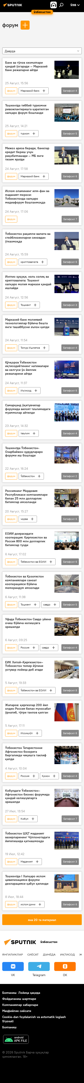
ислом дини (28, 904)
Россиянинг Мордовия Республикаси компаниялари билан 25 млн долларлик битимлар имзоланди (26, 496)
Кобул (24, 818)
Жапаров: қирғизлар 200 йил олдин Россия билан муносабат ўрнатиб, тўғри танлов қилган (28, 709)
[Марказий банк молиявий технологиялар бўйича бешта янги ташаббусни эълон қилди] (66, 327)
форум (10, 25)
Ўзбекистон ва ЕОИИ (33, 561)
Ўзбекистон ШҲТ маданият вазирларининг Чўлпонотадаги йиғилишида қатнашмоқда (27, 837)
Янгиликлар (12, 954)
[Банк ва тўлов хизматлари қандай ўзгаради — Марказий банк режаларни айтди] (66, 70)
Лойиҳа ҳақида (29, 993)
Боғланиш (9, 993)
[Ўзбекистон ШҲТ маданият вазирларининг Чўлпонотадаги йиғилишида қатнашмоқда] (66, 841)
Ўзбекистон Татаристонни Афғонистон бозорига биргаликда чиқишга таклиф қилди (25, 753)
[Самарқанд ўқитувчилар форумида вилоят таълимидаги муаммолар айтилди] (66, 412)
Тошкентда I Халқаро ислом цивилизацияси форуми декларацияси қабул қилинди (26, 880)
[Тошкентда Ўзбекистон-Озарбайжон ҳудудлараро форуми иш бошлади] (66, 455)
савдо (46, 604)
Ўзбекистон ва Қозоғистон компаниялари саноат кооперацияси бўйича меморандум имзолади (24, 582)
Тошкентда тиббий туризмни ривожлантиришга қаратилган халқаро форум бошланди (27, 109)
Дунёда (49, 954)
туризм (25, 133)
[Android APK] (16, 1040)
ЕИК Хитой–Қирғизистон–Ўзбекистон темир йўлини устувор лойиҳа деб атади (24, 666)
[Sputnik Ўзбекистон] (13, 7)
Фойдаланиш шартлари (19, 999)
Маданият (27, 861)
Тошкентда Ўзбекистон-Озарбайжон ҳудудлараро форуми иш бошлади (24, 452)
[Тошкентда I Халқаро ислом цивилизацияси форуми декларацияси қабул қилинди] (66, 883)
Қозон (46, 776)
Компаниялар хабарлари (20, 1005)
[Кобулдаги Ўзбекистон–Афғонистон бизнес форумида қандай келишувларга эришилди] (66, 798)
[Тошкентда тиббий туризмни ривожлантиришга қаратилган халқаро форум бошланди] (66, 113)
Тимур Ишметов (30, 347)
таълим (25, 433)
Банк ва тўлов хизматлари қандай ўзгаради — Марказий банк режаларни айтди (26, 66)
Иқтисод (26, 390)
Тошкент (26, 305)
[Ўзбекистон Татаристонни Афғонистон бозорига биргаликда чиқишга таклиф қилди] (66, 755)
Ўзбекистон (28, 476)
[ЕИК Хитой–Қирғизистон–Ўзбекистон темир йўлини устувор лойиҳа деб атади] (66, 669)
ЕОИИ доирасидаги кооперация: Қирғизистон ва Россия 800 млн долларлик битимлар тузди (26, 539)
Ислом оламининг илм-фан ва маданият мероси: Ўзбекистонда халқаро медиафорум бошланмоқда (27, 196)
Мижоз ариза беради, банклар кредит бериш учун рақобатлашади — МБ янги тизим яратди (27, 153)
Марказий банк (30, 90)
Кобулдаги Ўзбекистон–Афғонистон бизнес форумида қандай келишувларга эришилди (27, 796)
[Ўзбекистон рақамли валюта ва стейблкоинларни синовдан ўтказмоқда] (66, 241)
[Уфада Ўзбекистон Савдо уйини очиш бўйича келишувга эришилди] (66, 626)
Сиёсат (33, 954)
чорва (24, 519)
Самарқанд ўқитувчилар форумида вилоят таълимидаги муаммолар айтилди (27, 409)
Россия (25, 647)
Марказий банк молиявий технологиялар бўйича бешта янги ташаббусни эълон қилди (27, 323)
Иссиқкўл (27, 733)
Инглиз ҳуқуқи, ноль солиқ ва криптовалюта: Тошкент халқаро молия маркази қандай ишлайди (28, 282)
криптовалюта (29, 262)
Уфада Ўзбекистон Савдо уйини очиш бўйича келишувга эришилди (28, 623)
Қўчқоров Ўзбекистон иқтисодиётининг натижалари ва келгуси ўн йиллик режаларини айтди (27, 368)
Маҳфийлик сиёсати (16, 1011)
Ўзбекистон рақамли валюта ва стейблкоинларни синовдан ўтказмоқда (27, 237)
